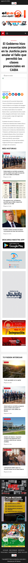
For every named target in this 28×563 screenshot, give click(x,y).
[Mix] (22, 94)
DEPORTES (21, 550)
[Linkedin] (13, 94)
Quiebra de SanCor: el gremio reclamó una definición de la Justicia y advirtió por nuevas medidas (12, 439)
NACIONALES (14, 40)
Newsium (9, 561)
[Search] (25, 33)
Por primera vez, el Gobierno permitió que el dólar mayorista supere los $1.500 (13, 202)
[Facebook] (13, 3)
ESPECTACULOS (7, 450)
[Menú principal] (7, 33)
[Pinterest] (16, 94)
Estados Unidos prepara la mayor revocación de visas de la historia (13, 230)
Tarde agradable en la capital (12, 380)
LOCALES (6, 362)
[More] (7, 97)
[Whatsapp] (3, 97)
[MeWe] (19, 94)
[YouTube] (15, 3)
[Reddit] (10, 94)
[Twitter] (7, 94)
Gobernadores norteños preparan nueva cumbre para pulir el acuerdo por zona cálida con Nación (14, 173)
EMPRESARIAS (7, 419)
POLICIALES (4, 552)
